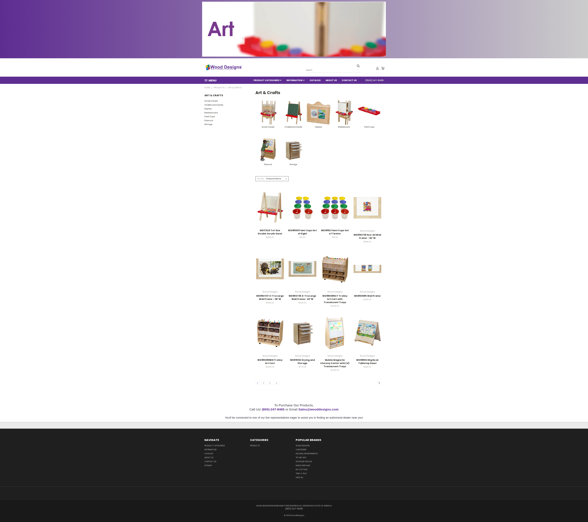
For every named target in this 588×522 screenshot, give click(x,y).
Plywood (208, 120)
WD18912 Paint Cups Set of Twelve (335, 232)
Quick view (270, 207)
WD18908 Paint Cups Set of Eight (302, 232)
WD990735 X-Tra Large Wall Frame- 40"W (302, 297)
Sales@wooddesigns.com (318, 409)
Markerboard (211, 112)
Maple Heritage (303, 465)
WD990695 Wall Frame (367, 295)
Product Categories (267, 80)
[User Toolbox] (377, 68)
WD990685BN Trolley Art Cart (270, 361)
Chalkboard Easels (213, 104)
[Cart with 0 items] (382, 68)
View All (299, 477)
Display (208, 108)
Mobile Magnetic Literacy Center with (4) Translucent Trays (334, 363)
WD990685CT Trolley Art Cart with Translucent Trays (334, 299)
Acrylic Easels (211, 100)
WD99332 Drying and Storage (302, 361)
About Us (331, 80)
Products (255, 445)
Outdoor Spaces (304, 461)
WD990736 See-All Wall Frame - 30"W (367, 236)
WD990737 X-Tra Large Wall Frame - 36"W (270, 297)
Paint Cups (209, 116)
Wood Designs (303, 445)
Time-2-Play (301, 473)
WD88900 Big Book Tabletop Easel (367, 361)
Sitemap (208, 465)
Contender (301, 449)
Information (294, 80)
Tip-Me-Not (301, 457)
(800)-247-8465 (273, 409)
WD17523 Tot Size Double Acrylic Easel (270, 232)
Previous (580, 512)
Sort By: (260, 178)
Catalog (315, 80)
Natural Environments (307, 453)
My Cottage (301, 469)
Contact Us (349, 80)
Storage (208, 124)
